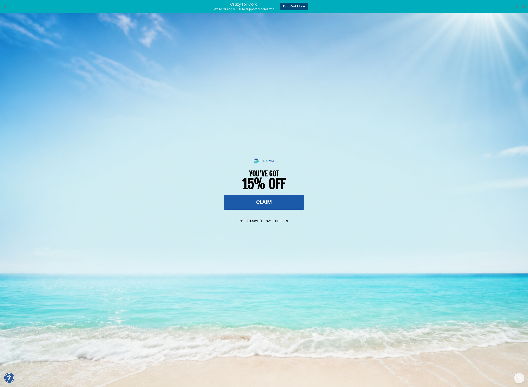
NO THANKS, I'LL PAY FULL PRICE (264, 221)
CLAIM (264, 202)
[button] (9, 378)
